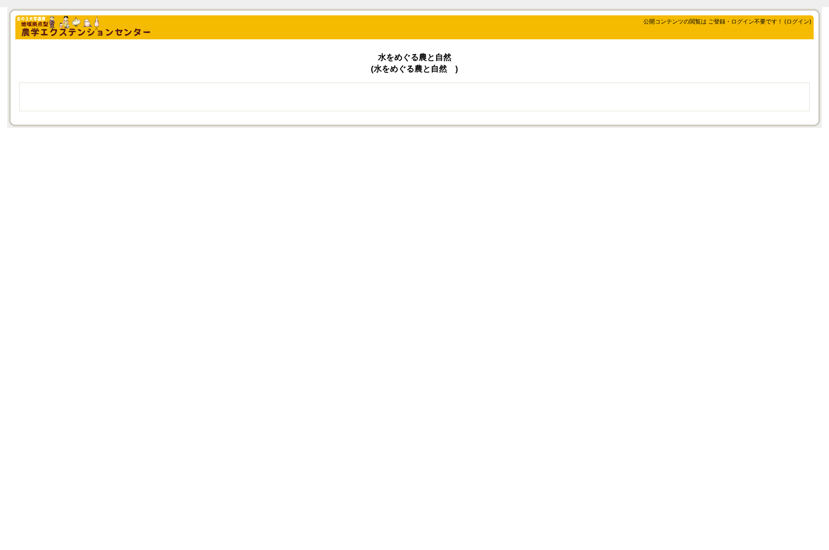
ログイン (797, 21)
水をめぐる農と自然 (414, 57)
